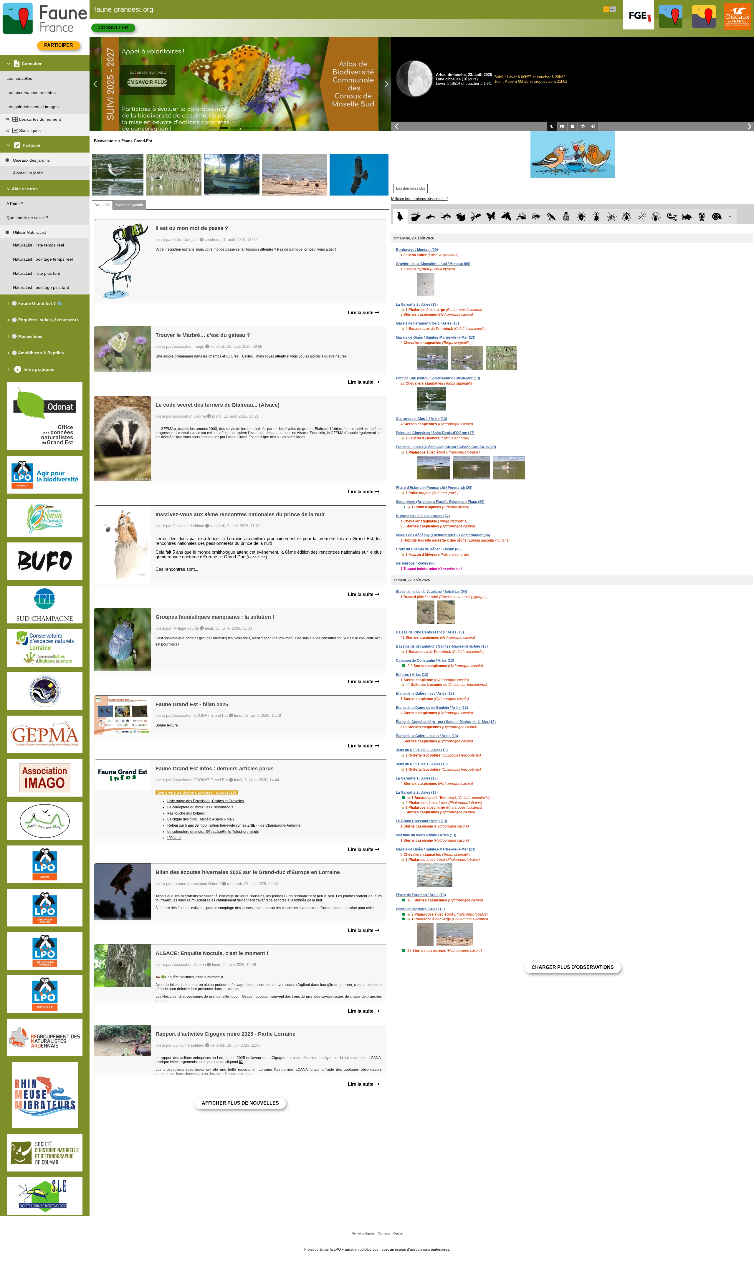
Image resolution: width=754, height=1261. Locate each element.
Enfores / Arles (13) (412, 675)
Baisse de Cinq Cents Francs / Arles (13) (430, 632)
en (612, 9)
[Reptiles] (445, 216)
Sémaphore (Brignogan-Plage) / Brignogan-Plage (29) (440, 502)
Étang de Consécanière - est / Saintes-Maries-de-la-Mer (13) (446, 722)
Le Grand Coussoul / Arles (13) (421, 821)
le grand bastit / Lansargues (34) (423, 516)
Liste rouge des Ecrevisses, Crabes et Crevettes (205, 801)
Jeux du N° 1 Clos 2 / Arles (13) (422, 750)
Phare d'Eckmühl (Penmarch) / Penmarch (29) (434, 488)
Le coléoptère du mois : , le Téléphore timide (213, 832)
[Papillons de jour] (491, 216)
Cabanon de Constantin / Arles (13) (425, 660)
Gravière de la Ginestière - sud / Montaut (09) (433, 264)
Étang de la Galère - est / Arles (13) (425, 693)
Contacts (384, 1233)
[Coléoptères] (596, 216)
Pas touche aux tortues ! (186, 813)
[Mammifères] (415, 216)
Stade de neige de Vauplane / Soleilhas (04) (431, 592)
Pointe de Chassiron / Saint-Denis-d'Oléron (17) (435, 433)
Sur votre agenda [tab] (129, 205)
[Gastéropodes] (717, 216)
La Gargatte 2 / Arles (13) (417, 304)
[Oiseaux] (400, 216)
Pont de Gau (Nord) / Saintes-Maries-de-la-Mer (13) (438, 378)
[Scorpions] (671, 216)
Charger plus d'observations (573, 967)
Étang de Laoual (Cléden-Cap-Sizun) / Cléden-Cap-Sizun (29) (446, 447)
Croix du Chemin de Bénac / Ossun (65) (429, 549)
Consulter (113, 27)
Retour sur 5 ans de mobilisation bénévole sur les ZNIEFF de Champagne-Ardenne (233, 825)
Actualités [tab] (102, 205)
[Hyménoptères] (536, 216)
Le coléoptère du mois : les (200, 807)
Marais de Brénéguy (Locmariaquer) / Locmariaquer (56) (443, 535)
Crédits (398, 1233)
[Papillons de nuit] (506, 216)
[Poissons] (687, 216)
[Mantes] (551, 216)
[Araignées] (656, 216)
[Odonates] (475, 216)
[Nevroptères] (611, 216)
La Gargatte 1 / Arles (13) (417, 778)
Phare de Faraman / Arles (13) (421, 895)
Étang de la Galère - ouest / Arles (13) (427, 736)
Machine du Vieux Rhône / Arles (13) (426, 835)
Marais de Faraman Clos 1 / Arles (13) (427, 323)
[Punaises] (581, 216)
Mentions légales (363, 1233)
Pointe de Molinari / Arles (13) (420, 909)
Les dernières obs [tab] (410, 188)
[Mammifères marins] (430, 216)
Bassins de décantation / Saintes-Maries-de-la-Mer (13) (442, 646)
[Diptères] (626, 216)
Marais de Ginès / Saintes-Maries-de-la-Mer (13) (435, 337)
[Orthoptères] (521, 216)
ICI (241, 1062)
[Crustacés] (702, 216)
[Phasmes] (641, 216)
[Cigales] (566, 216)
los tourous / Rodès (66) (416, 563)
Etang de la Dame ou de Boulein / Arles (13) (432, 708)
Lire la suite (361, 312)
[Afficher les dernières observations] (419, 199)
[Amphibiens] (460, 216)
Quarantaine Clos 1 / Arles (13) (421, 419)
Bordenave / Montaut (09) (417, 250)
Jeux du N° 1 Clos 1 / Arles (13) (422, 764)
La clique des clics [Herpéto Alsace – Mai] (200, 819)
